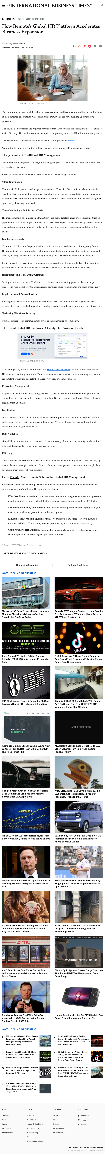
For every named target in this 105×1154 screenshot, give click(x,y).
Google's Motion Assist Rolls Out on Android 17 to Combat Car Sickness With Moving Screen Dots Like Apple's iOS (25, 794)
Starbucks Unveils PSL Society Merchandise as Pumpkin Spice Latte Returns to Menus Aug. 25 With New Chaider (25, 928)
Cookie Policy (32, 1133)
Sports (4, 1124)
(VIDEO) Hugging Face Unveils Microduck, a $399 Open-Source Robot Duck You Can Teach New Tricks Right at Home (77, 794)
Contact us (31, 1120)
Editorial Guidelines (78, 565)
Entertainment (7, 1133)
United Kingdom (58, 1128)
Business (5, 1115)
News (4, 1120)
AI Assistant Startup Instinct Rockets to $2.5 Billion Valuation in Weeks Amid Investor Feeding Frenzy (77, 749)
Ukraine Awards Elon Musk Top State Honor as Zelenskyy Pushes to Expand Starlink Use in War (26, 883)
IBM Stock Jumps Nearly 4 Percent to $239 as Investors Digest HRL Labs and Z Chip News (22, 1070)
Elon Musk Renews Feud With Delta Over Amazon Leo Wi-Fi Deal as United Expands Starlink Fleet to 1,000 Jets (24, 1018)
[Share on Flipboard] (84, 46)
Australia (55, 1115)
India (54, 1120)
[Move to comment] (100, 46)
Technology (6, 1128)
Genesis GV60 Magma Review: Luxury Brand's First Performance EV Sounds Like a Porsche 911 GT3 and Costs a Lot (79, 614)
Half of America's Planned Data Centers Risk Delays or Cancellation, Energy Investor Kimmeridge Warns (77, 928)
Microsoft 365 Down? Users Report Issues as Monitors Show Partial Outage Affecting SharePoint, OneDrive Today (25, 614)
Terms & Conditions (35, 1124)
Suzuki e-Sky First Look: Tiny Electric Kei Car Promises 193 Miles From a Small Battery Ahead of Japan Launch (78, 839)
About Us (31, 1115)
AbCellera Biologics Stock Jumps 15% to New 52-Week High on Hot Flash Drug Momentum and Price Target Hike (25, 749)
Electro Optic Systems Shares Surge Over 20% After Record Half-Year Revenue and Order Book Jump (79, 973)
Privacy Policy (33, 1128)
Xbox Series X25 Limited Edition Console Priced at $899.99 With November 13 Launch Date (25, 659)
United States (57, 1133)
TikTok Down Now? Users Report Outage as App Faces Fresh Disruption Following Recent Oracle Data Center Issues (78, 659)
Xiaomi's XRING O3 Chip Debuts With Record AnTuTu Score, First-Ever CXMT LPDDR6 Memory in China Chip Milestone (78, 704)
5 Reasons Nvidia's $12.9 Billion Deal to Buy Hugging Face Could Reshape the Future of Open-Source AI (77, 883)
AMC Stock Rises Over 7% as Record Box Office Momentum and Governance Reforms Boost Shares (24, 973)
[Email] (95, 46)
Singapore (56, 1124)
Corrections (31, 1137)
